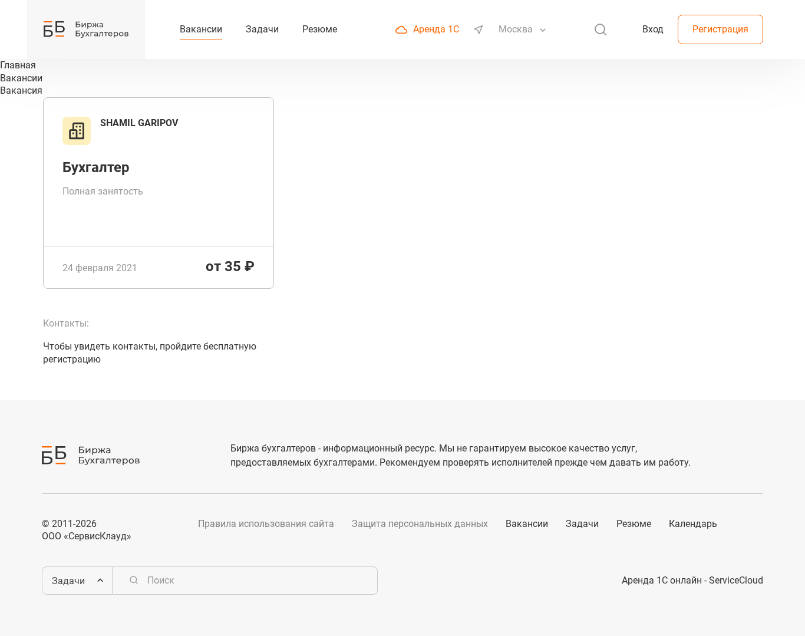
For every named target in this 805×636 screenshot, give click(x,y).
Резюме (633, 523)
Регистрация (720, 29)
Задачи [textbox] (68, 580)
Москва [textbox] (516, 29)
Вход (653, 29)
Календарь (693, 523)
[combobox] (517, 29)
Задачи (582, 523)
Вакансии (527, 523)
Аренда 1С (436, 29)
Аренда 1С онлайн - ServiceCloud (692, 580)
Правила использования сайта (266, 523)
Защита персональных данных (420, 523)
